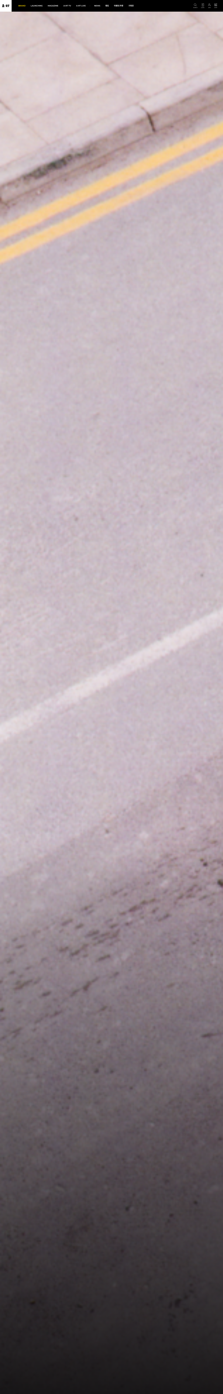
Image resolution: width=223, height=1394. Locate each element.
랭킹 (107, 6)
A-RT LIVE (81, 6)
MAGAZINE (53, 6)
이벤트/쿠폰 (118, 6)
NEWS (97, 6)
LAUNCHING (37, 6)
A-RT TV (67, 6)
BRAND (22, 6)
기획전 (131, 6)
